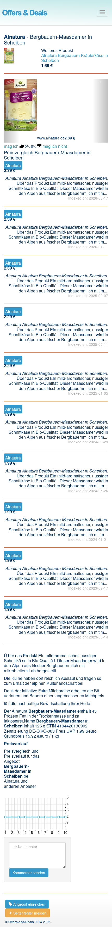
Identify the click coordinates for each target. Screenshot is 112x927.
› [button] (100, 82)
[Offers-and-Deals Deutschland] (24, 11)
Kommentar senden (29, 872)
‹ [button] (12, 82)
